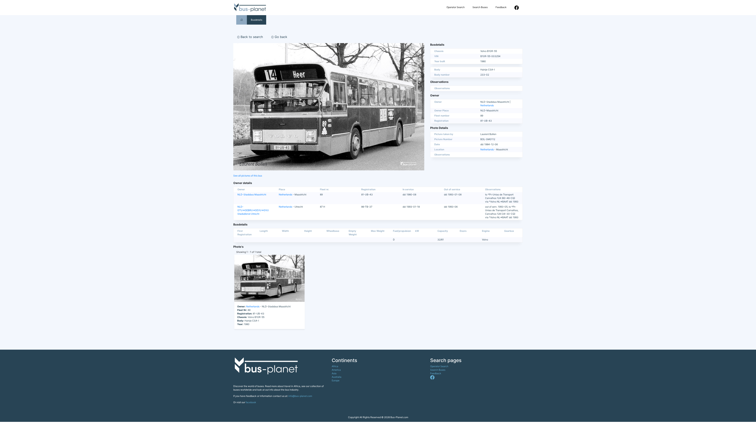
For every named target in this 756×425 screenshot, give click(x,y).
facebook (251, 402)
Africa (335, 366)
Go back (280, 37)
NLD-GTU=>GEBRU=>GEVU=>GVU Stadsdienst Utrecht (253, 210)
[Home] (241, 19)
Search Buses (480, 7)
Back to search (251, 37)
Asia (334, 373)
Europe (335, 380)
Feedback (501, 7)
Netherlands (487, 105)
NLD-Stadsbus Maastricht (251, 194)
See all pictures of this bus (247, 175)
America (336, 369)
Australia (336, 376)
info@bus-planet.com (300, 396)
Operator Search (456, 7)
